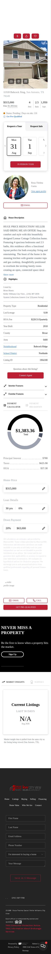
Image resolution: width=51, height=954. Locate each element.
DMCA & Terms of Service (33, 947)
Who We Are (27, 805)
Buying (24, 799)
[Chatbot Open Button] (43, 946)
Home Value (14, 805)
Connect (38, 805)
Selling (33, 799)
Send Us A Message (25, 878)
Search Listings (25, 26)
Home (37, 20)
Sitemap (25, 950)
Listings (15, 799)
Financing (42, 799)
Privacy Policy (13, 947)
